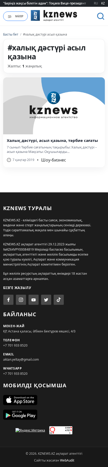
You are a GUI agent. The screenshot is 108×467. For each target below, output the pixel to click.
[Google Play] (54, 415)
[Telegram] (46, 300)
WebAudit (67, 460)
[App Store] (54, 400)
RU (96, 3)
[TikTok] (58, 300)
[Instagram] (21, 300)
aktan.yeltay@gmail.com (21, 359)
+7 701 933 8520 (15, 345)
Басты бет (10, 34)
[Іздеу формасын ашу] (100, 16)
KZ (103, 3)
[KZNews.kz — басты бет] (54, 15)
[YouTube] (33, 300)
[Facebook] (8, 300)
